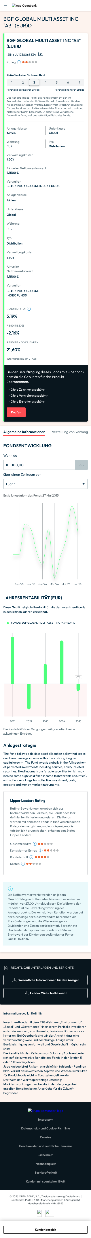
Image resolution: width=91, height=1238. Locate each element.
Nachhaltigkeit (46, 1164)
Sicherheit (45, 1155)
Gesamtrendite (20, 844)
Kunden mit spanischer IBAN (45, 1181)
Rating (11, 62)
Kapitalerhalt (19, 857)
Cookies (45, 1137)
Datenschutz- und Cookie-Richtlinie (45, 1128)
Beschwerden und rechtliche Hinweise (45, 1146)
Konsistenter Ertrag (23, 850)
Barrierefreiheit (45, 1173)
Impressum (45, 1119)
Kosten (15, 864)
